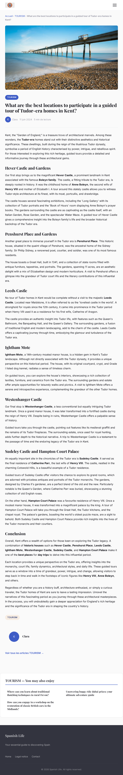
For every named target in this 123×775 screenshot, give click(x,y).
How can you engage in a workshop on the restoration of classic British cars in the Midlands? (30, 706)
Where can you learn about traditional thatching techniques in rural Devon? (28, 693)
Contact (36, 756)
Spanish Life (14, 735)
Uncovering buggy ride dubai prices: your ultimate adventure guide (89, 693)
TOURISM (20, 16)
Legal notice (21, 756)
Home (8, 756)
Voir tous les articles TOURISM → (24, 653)
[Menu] (114, 5)
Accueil (9, 16)
